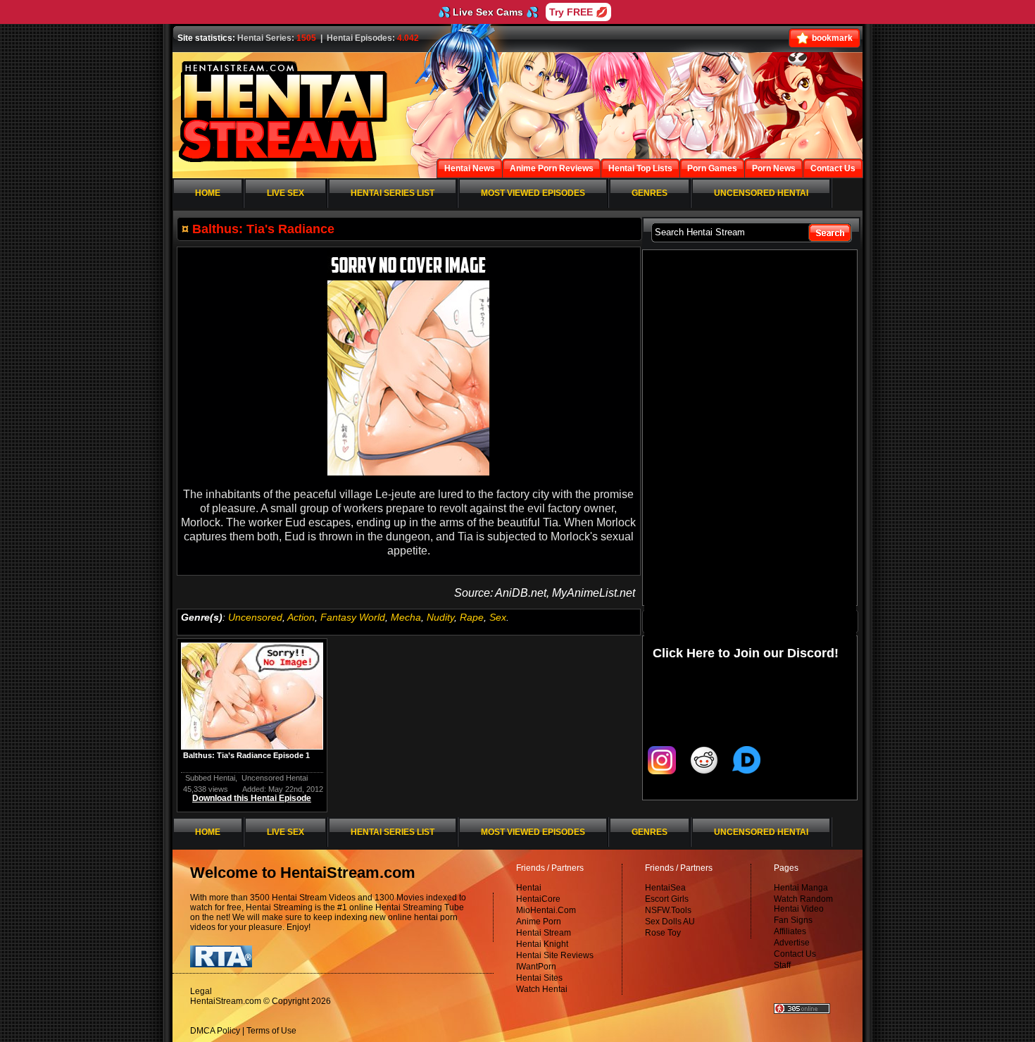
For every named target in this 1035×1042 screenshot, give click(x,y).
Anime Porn (538, 921)
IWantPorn (536, 967)
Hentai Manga (801, 888)
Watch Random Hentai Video (803, 904)
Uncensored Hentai (275, 778)
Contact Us (795, 954)
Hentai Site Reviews (555, 955)
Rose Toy (663, 933)
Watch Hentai (541, 989)
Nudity (440, 617)
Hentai (528, 888)
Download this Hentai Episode (251, 798)
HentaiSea (665, 888)
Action (301, 617)
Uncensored (255, 617)
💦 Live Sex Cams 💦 (488, 12)
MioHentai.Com (546, 910)
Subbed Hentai (210, 778)
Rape (472, 617)
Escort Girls (667, 899)
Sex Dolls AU (670, 921)
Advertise (792, 943)
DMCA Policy (215, 1031)
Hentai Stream (543, 933)
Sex (497, 617)
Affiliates (790, 931)
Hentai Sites (539, 978)
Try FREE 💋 (578, 12)
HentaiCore (538, 899)
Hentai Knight (542, 944)
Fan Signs (793, 920)
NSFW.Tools (668, 910)
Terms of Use (271, 1031)
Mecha (406, 617)
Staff (782, 965)
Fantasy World (352, 617)
